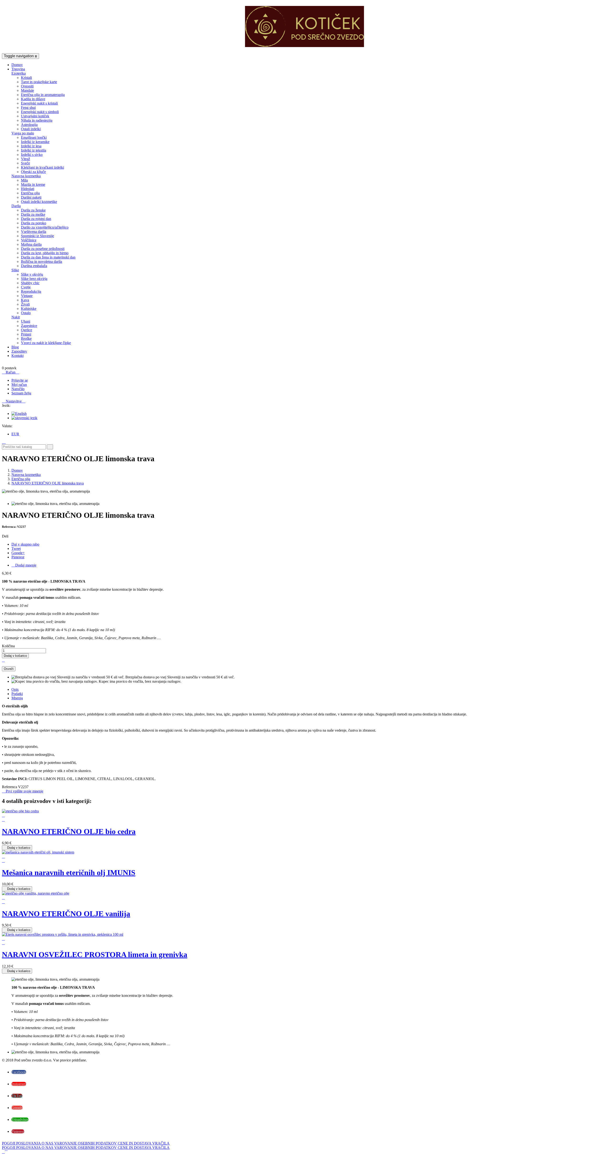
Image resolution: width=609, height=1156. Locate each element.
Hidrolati (27, 189)
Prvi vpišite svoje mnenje (22, 791)
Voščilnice (28, 240)
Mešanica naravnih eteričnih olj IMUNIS (68, 872)
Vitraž (25, 159)
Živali (25, 304)
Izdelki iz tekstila (33, 150)
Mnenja (17, 698)
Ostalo (26, 313)
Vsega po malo (22, 133)
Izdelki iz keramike (35, 142)
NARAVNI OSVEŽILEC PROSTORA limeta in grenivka (94, 954)
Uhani (25, 321)
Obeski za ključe (33, 172)
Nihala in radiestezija (36, 120)
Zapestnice (29, 326)
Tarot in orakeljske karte (39, 82)
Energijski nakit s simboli (40, 112)
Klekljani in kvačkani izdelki (42, 167)
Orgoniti (27, 86)
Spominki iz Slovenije (37, 236)
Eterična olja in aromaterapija (43, 95)
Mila (24, 180)
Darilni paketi (31, 197)
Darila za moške (33, 214)
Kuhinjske (28, 309)
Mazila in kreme (33, 184)
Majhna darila (31, 244)
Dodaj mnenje (23, 565)
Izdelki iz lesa (31, 146)
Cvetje (26, 287)
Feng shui (28, 108)
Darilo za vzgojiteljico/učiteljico (45, 227)
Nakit (15, 317)
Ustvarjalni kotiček (35, 116)
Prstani (26, 334)
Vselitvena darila (33, 232)
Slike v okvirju (32, 274)
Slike (15, 270)
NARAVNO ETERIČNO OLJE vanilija (66, 913)
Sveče (25, 163)
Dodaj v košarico (15, 655)
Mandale (27, 90)
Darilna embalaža (34, 266)
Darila (16, 206)
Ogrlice (26, 330)
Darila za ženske (33, 210)
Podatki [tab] (17, 694)
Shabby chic (30, 283)
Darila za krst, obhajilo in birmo (45, 253)
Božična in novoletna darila (41, 261)
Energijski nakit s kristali (39, 103)
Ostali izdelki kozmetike (39, 202)
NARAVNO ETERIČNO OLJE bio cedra (69, 831)
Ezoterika (18, 73)
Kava (25, 300)
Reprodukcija (31, 291)
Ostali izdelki (31, 129)
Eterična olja (30, 193)
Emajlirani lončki (34, 137)
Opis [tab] (15, 689)
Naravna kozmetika (26, 176)
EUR (15, 434)
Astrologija (29, 125)
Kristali (26, 78)
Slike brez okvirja (34, 279)
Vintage (27, 296)
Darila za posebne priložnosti (42, 249)
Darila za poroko (33, 223)
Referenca (10, 787)
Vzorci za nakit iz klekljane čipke (46, 343)
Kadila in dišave (33, 99)
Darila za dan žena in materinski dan (48, 257)
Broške (26, 338)
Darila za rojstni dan (36, 219)
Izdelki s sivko (32, 155)
